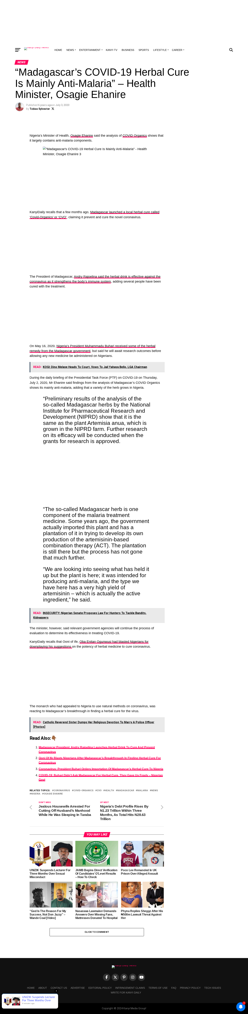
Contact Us (59, 987)
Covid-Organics (83, 790)
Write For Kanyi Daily (126, 992)
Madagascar (125, 790)
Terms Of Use (158, 987)
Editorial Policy (100, 987)
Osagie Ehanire (81, 135)
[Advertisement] (124, 22)
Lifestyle (160, 50)
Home (58, 50)
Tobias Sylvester (40, 108)
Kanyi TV (111, 50)
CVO (99, 790)
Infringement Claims (130, 987)
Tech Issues (212, 987)
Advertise (78, 987)
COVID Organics (135, 135)
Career (177, 50)
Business (128, 50)
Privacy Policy (190, 987)
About (42, 987)
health (109, 790)
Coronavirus (62, 790)
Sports (144, 50)
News (70, 50)
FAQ (173, 987)
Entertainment (90, 50)
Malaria (142, 790)
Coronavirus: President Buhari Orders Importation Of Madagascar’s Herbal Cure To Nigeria (101, 768)
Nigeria (35, 794)
